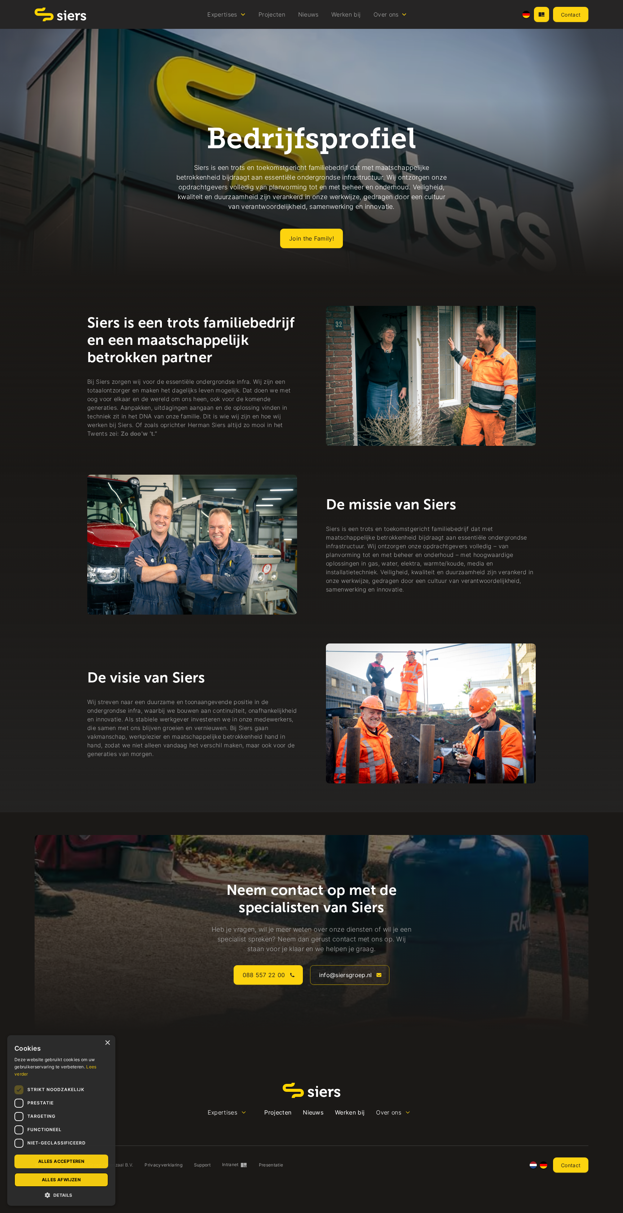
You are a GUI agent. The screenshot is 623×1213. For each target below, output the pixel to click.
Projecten (272, 14)
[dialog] (61, 1120)
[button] (227, 14)
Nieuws (308, 14)
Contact (570, 15)
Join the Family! (311, 238)
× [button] (107, 1043)
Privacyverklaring (163, 1165)
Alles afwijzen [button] (61, 1179)
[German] (526, 14)
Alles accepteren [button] (61, 1161)
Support (202, 1165)
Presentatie (271, 1165)
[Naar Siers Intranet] (541, 14)
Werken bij (346, 14)
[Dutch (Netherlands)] (533, 1165)
